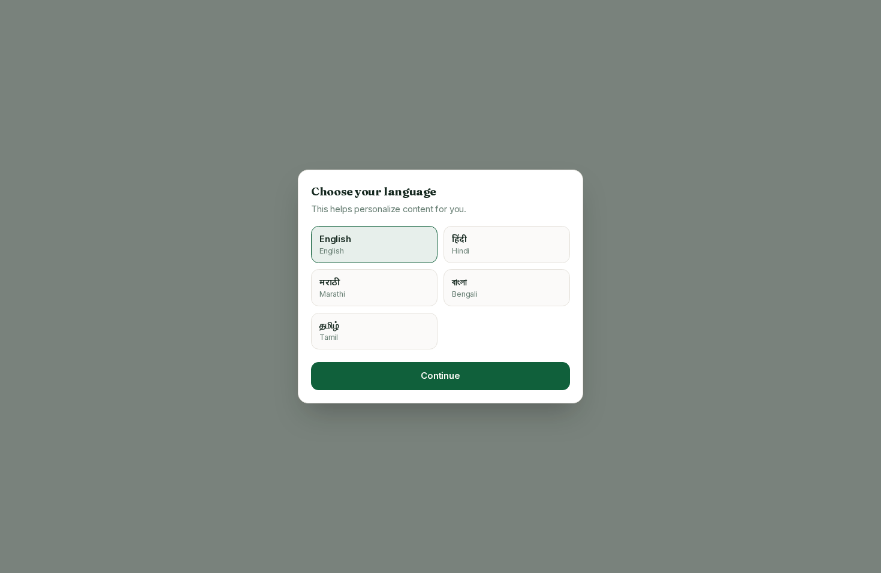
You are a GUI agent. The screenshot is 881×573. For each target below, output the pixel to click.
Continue (440, 375)
